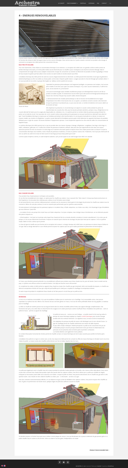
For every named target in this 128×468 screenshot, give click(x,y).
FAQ (98, 3)
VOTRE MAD (91, 3)
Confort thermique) (87, 316)
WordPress (111, 466)
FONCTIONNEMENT (72, 3)
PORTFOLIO (83, 3)
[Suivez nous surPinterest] (63, 462)
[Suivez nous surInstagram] (68, 462)
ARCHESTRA (79, 466)
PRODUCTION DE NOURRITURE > (99, 450)
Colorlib (99, 466)
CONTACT (104, 3)
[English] (2, 465)
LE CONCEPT (61, 3)
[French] (5, 465)
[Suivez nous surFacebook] (59, 462)
